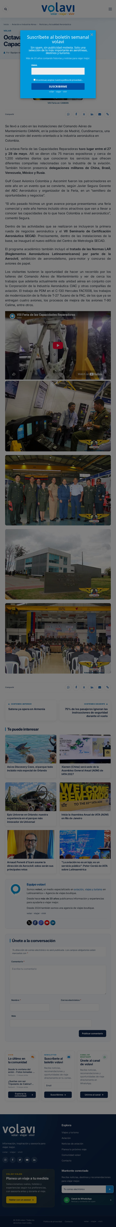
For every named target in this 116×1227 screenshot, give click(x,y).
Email (34, 65)
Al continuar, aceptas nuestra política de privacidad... (59, 80)
